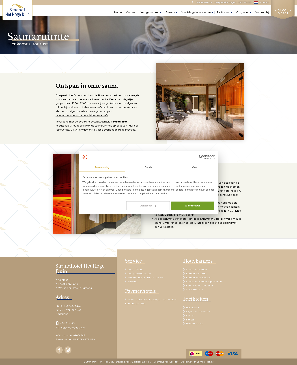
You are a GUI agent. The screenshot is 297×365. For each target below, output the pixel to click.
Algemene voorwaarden (166, 362)
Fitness (190, 319)
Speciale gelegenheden (196, 12)
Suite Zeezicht (194, 289)
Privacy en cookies (203, 362)
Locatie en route (68, 283)
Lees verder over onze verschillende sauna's (82, 115)
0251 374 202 (245, 2)
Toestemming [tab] (102, 167)
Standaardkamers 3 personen (204, 281)
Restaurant (192, 307)
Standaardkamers (196, 269)
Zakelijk (170, 12)
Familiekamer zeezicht (199, 285)
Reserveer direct (283, 12)
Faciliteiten (223, 12)
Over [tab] (195, 167)
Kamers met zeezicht (198, 277)
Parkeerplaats (194, 323)
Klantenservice (204, 2)
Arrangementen (149, 12)
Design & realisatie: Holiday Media (133, 362)
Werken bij (262, 12)
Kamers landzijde (196, 273)
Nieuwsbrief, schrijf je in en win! (146, 277)
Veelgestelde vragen (225, 2)
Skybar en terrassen (198, 311)
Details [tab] (148, 167)
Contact (264, 2)
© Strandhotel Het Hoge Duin (99, 362)
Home (118, 12)
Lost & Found (135, 269)
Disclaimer (186, 362)
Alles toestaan (192, 205)
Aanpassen (146, 205)
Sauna (190, 315)
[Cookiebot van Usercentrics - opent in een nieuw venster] (201, 157)
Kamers (130, 12)
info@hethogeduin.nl (72, 327)
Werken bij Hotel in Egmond (75, 287)
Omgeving (243, 12)
